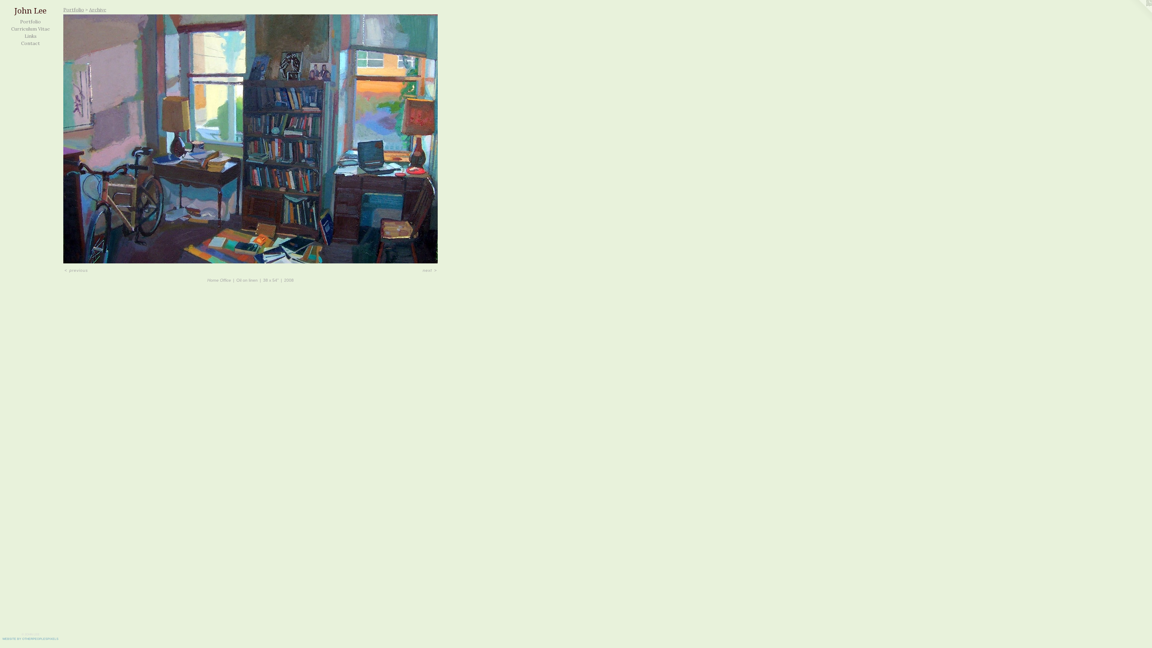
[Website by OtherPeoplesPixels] (1140, 12)
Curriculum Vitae (30, 29)
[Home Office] (250, 138)
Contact (30, 43)
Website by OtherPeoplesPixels (30, 638)
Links (31, 36)
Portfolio (30, 22)
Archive (97, 10)
